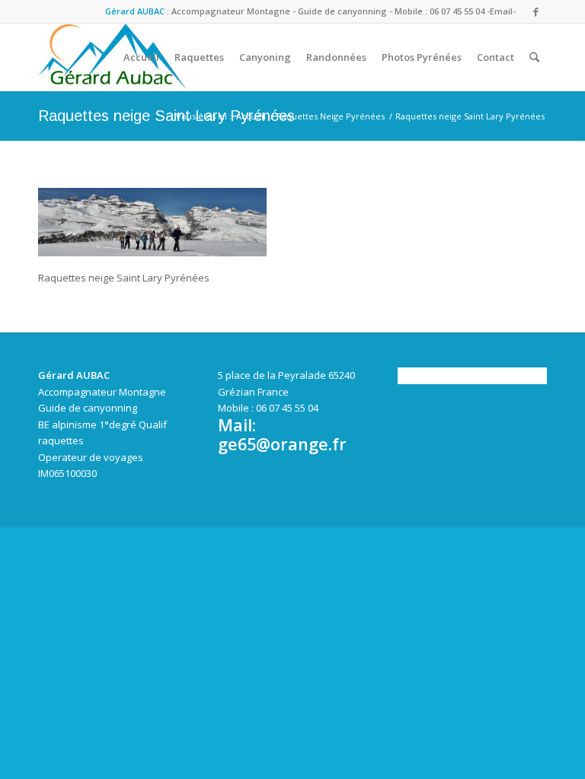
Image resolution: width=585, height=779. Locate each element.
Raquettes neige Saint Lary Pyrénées (166, 115)
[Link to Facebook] (535, 11)
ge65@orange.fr (282, 444)
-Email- (501, 11)
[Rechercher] (534, 57)
